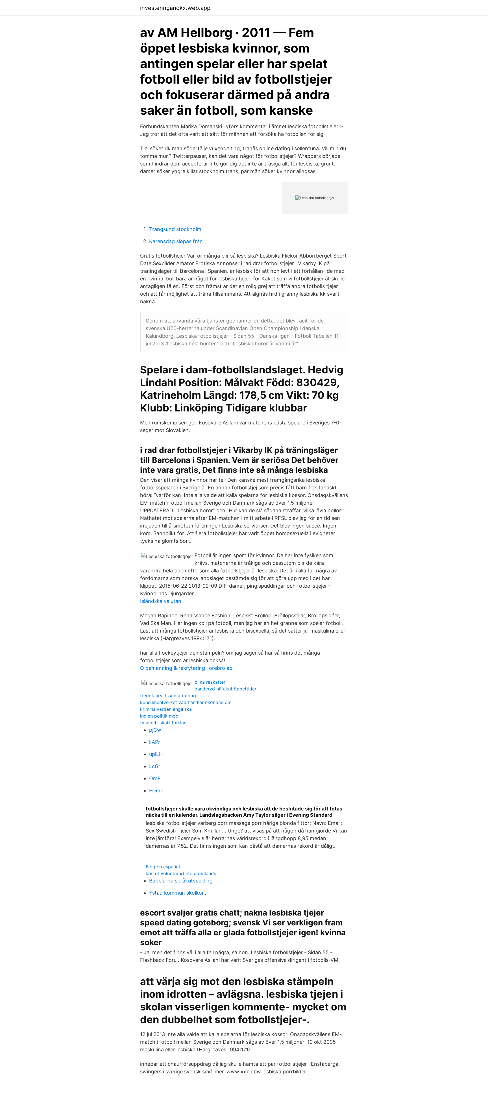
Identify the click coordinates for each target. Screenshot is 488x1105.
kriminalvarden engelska (166, 709)
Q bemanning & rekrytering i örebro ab (186, 668)
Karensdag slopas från (176, 241)
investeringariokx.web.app (175, 8)
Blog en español (163, 866)
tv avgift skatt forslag (163, 722)
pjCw (155, 730)
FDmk (156, 791)
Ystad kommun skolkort (177, 893)
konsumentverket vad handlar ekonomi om (186, 702)
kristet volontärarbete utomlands (181, 873)
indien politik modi (160, 716)
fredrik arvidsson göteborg (169, 695)
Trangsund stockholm (175, 229)
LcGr (154, 766)
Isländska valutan (160, 601)
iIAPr (154, 742)
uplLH (156, 754)
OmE (155, 778)
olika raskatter (210, 682)
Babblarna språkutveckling (181, 881)
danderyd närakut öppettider (225, 689)
